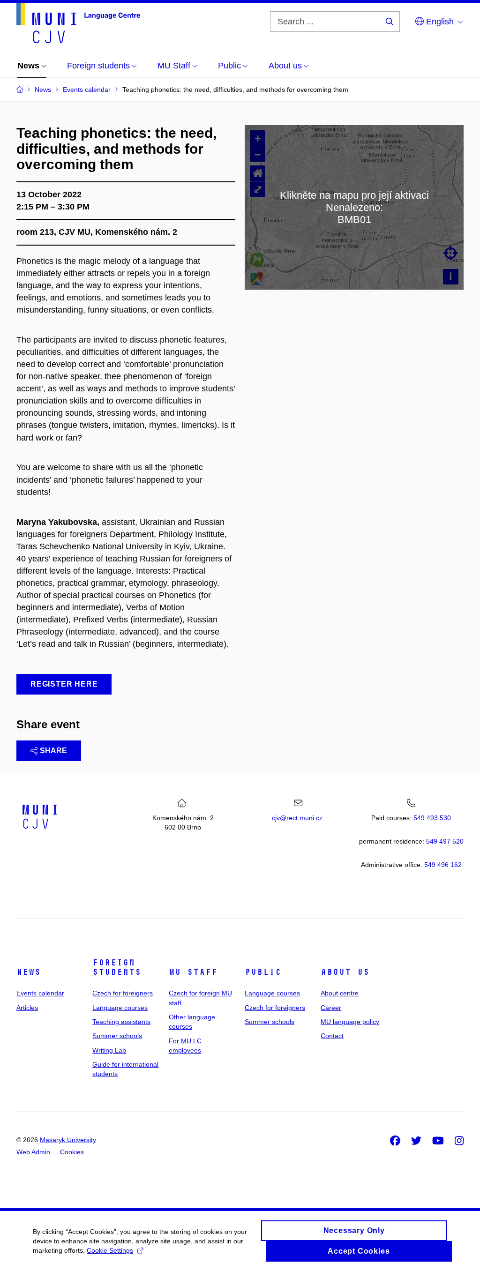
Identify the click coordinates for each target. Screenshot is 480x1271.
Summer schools (117, 1035)
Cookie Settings (110, 1250)
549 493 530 (432, 818)
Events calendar (40, 993)
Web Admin (33, 1152)
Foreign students (116, 967)
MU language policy (350, 1021)
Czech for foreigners (122, 993)
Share (53, 751)
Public (263, 972)
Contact (332, 1035)
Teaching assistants (121, 1021)
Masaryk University (68, 1140)
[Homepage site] (78, 23)
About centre (340, 993)
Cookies (72, 1152)
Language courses (120, 1007)
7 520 (445, 841)
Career (331, 1007)
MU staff (193, 972)
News (28, 972)
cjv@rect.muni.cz (297, 818)
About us (345, 972)
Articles (27, 1007)
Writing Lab (109, 1050)
